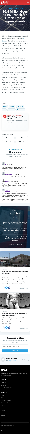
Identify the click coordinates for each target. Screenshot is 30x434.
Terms (2, 430)
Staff (2, 397)
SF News (9, 8)
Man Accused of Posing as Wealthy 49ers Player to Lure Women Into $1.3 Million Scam (15, 230)
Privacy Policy (4, 428)
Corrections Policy (5, 403)
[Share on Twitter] (6, 287)
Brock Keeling (18, 8)
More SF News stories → (15, 245)
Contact (3, 405)
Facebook (3, 413)
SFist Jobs (3, 385)
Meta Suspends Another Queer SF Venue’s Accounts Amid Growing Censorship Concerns (15, 238)
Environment (20, 106)
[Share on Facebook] (9, 287)
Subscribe (15, 350)
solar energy (11, 109)
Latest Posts (4, 382)
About (2, 395)
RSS (2, 418)
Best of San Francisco (6, 387)
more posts (12, 360)
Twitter (3, 415)
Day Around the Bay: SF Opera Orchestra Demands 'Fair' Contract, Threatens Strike (15, 223)
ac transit (12, 106)
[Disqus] (15, 182)
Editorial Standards (6, 400)
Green (4, 109)
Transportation (20, 109)
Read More (24, 359)
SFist (4, 370)
